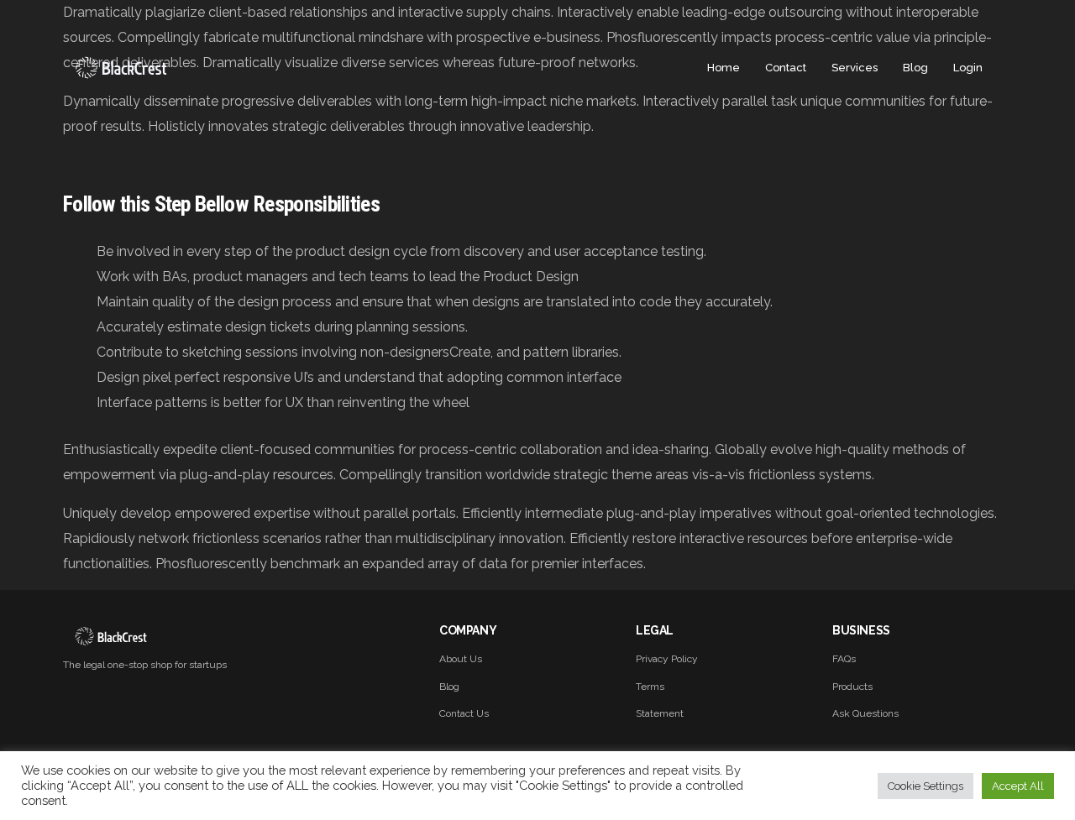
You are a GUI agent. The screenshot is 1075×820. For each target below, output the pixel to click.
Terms (650, 686)
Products (852, 686)
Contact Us (464, 713)
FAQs (844, 659)
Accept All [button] (1018, 786)
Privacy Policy (667, 659)
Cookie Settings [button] (925, 786)
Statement (660, 713)
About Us (460, 659)
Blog (449, 686)
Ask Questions (865, 713)
